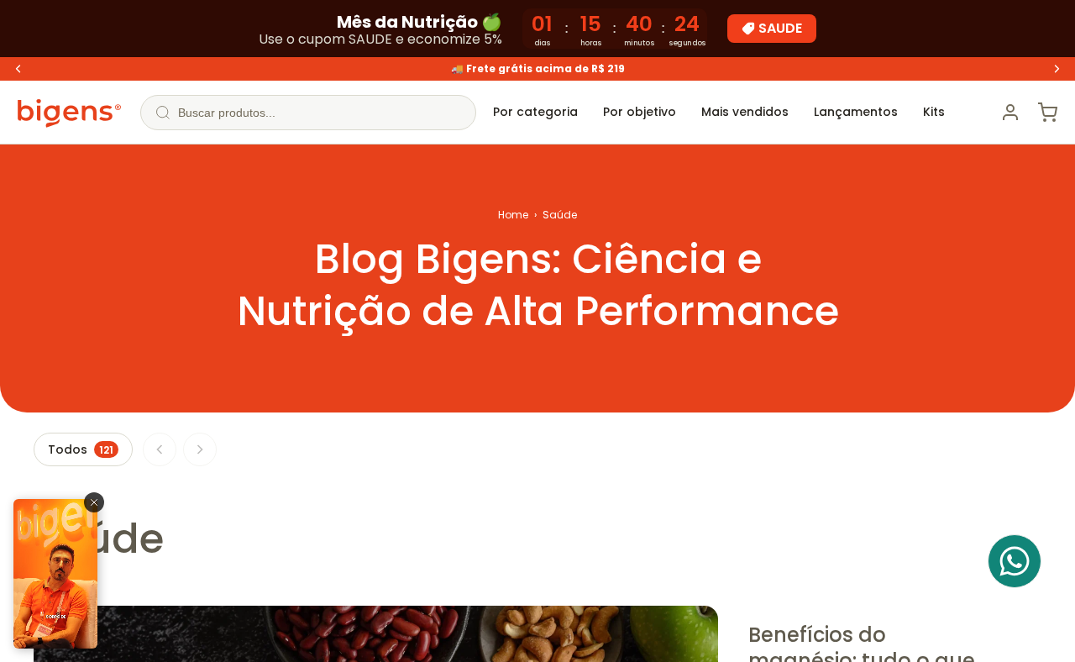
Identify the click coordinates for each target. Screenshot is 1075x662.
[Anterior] (159, 449)
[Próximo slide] (1056, 68)
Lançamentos (856, 111)
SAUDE (780, 28)
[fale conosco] (1014, 561)
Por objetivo (639, 111)
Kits (934, 111)
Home (513, 215)
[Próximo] (200, 449)
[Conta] (1010, 112)
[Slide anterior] (18, 68)
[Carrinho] (1047, 112)
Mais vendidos (745, 111)
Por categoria (535, 111)
